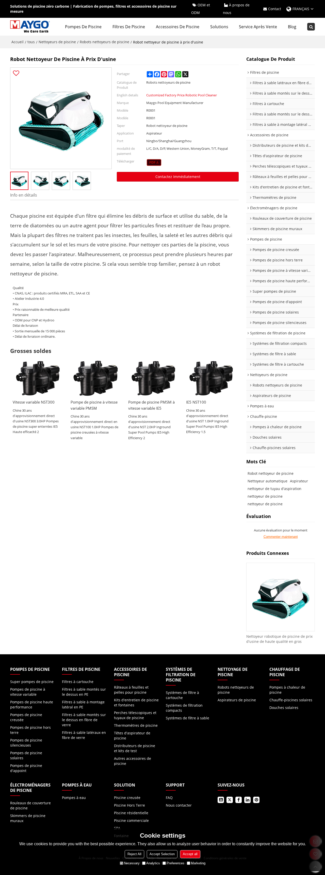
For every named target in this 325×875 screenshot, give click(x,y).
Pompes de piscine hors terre (30, 730)
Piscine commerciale (131, 820)
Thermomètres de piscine (136, 725)
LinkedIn (247, 800)
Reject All (134, 854)
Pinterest (256, 800)
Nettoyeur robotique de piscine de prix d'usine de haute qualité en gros (279, 639)
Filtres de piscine (128, 26)
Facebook (238, 800)
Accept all (190, 854)
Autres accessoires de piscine (132, 761)
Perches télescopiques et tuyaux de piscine (135, 715)
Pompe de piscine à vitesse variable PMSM (94, 404)
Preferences (175, 863)
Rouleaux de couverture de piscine (30, 805)
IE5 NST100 (196, 402)
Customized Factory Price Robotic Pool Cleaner (181, 95)
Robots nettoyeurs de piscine (104, 41)
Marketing (198, 863)
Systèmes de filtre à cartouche (182, 695)
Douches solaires (283, 707)
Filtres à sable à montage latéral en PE (83, 704)
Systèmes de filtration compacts (184, 708)
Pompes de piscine (83, 26)
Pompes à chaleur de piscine (287, 690)
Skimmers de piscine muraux (27, 818)
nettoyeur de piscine (265, 496)
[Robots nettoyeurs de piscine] (154, 162)
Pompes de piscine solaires (26, 755)
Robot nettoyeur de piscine (271, 473)
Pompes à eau (74, 797)
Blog (292, 26)
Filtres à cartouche (77, 681)
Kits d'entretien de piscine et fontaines (136, 702)
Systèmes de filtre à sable (187, 718)
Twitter (229, 800)
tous (31, 41)
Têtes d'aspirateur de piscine (132, 735)
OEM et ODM (200, 9)
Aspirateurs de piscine (237, 700)
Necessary (132, 863)
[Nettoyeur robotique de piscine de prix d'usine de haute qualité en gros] (280, 597)
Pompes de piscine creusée (26, 717)
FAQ (169, 797)
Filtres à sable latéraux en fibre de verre (84, 735)
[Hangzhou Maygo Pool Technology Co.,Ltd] (30, 26)
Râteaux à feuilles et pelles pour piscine (131, 690)
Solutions (219, 26)
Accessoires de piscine (177, 26)
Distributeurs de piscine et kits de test (134, 748)
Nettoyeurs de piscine (57, 41)
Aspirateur (299, 481)
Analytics (153, 863)
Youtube (221, 800)
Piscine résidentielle (131, 812)
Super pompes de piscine (32, 681)
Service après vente (258, 26)
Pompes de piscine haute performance (31, 704)
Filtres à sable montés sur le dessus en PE (84, 692)
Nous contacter (179, 805)
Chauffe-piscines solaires (290, 700)
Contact (274, 8)
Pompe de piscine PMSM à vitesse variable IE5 (151, 404)
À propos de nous (236, 9)
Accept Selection (162, 854)
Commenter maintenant (281, 537)
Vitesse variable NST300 (34, 402)
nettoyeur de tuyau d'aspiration (274, 488)
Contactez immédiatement (177, 176)
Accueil (17, 41)
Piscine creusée (127, 797)
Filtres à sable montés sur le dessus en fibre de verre (84, 719)
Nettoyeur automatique (267, 481)
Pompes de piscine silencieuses (26, 743)
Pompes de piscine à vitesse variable (27, 692)
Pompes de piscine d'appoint (26, 768)
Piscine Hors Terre (129, 805)
